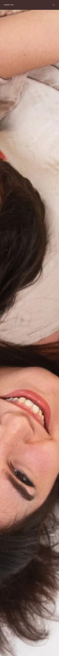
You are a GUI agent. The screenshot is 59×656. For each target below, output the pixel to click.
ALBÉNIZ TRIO (9, 5)
